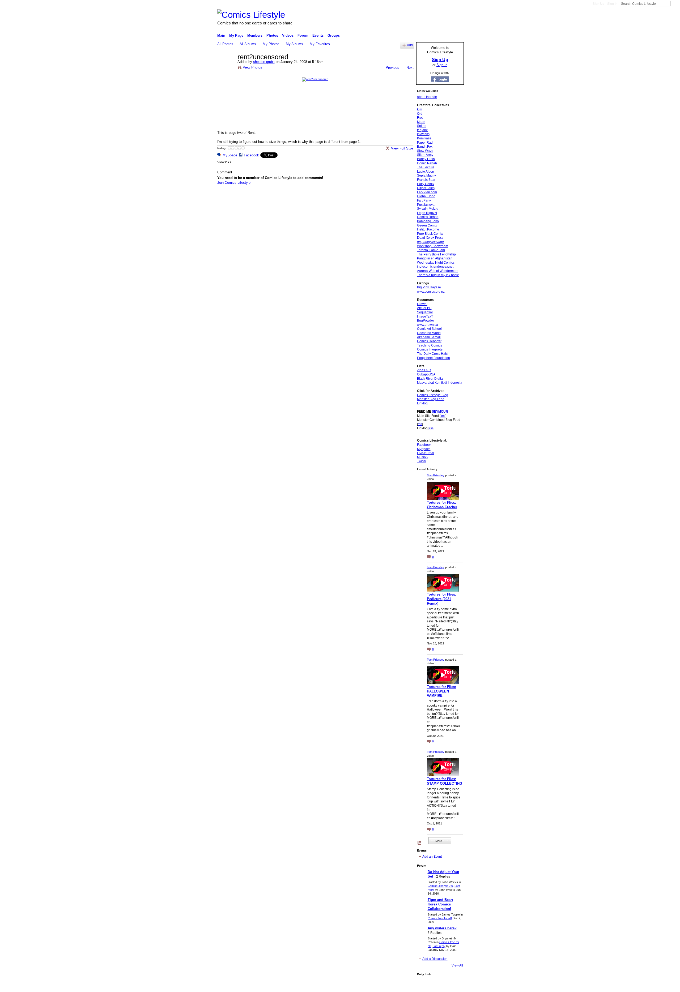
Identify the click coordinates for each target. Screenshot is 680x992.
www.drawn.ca (427, 325)
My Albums (294, 44)
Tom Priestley (435, 475)
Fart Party (424, 200)
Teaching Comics (429, 345)
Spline (421, 126)
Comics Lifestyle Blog (432, 395)
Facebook (251, 155)
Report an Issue (425, 986)
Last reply (439, 946)
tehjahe (422, 130)
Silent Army (425, 155)
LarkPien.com (427, 192)
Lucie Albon (425, 171)
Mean (421, 122)
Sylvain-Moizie (427, 209)
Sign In (612, 4)
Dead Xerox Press (430, 238)
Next (410, 68)
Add (410, 45)
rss (420, 424)
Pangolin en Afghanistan (434, 258)
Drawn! (422, 304)
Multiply (422, 457)
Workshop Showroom (432, 246)
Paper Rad (425, 142)
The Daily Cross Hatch (433, 354)
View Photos (252, 67)
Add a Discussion (435, 959)
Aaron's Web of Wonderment (437, 271)
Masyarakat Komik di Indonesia (439, 382)
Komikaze (424, 138)
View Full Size (402, 148)
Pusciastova (426, 205)
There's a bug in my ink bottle (438, 275)
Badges (404, 986)
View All (457, 965)
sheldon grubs (264, 62)
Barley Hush (426, 159)
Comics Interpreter (430, 349)
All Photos (225, 44)
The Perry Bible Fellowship (436, 254)
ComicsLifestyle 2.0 (440, 885)
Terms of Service (452, 986)
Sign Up (598, 4)
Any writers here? (442, 928)
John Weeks (255, 986)
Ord (419, 114)
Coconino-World (429, 333)
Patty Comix (425, 184)
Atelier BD (424, 308)
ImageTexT (425, 316)
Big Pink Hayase (429, 287)
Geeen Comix (427, 225)
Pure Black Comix (430, 234)
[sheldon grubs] (225, 68)
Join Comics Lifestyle (233, 183)
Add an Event (432, 856)
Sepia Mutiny (426, 175)
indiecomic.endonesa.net (435, 266)
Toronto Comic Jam (431, 250)
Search (675, 3)
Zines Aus (424, 370)
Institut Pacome (428, 229)
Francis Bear (426, 180)
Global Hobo (426, 196)
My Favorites (320, 44)
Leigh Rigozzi (427, 213)
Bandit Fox (424, 146)
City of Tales (426, 188)
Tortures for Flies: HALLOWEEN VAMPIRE (441, 691)
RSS (419, 843)
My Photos (271, 44)
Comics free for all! (440, 918)
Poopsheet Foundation (433, 358)
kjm (419, 109)
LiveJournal (425, 453)
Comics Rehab (428, 217)
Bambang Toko (428, 221)
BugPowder (425, 320)
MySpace (230, 155)
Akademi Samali (429, 337)
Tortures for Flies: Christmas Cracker (442, 505)
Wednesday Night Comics (435, 262)
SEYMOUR (440, 411)
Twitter (421, 461)
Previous (392, 68)
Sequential (425, 312)
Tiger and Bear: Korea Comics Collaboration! (440, 904)
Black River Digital (430, 378)
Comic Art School (429, 329)
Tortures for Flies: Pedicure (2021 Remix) (441, 598)
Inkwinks (423, 134)
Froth (420, 117)
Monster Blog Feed (430, 399)
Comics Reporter (429, 341)
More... (439, 841)
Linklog (422, 403)
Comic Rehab (427, 163)
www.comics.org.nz (431, 291)
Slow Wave (425, 151)
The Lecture (425, 167)
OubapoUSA (426, 374)
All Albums (248, 44)
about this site (427, 97)
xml (442, 416)
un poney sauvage (430, 242)
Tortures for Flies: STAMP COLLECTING (444, 781)
